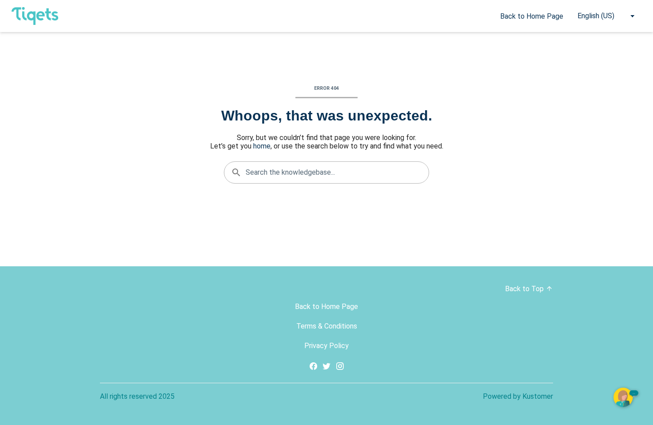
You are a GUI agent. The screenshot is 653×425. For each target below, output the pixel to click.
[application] (626, 398)
